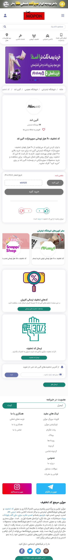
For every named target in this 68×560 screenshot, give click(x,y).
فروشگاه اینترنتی (48, 89)
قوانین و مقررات (51, 474)
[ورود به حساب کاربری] (5, 15)
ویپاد (64, 518)
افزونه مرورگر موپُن (51, 419)
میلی (20, 515)
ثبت (11, 375)
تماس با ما (17, 430)
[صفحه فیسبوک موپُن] (22, 551)
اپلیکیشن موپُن (51, 424)
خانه (61, 89)
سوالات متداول (51, 469)
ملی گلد (13, 515)
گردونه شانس (51, 451)
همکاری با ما (17, 424)
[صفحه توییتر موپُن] (30, 551)
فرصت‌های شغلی (17, 419)
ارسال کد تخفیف (34, 357)
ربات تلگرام (51, 430)
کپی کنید (55, 182)
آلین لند (17, 89)
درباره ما (51, 463)
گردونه (51, 446)
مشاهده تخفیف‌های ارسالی (34, 309)
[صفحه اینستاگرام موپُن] (46, 551)
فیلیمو (42, 515)
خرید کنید (34, 192)
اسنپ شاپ (27, 515)
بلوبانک (6, 515)
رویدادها (51, 440)
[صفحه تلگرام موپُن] (38, 551)
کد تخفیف (9, 509)
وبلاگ (51, 435)
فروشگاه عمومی (31, 89)
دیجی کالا (12, 512)
